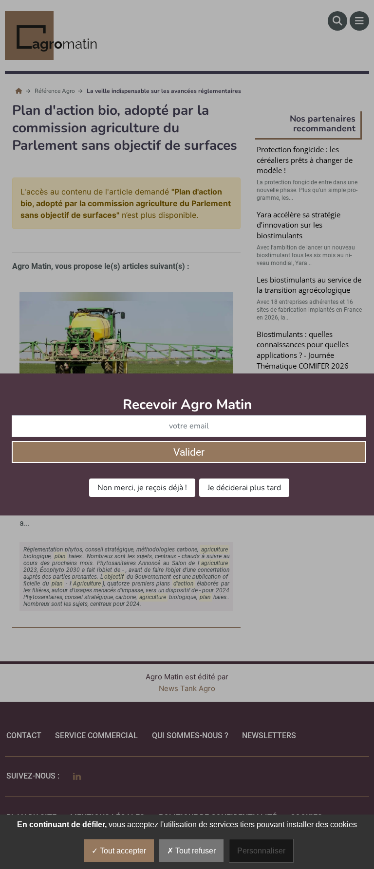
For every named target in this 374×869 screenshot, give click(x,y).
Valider (189, 452)
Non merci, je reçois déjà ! (142, 487)
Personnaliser (261, 851)
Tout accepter (122, 851)
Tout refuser (194, 851)
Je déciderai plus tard (244, 487)
